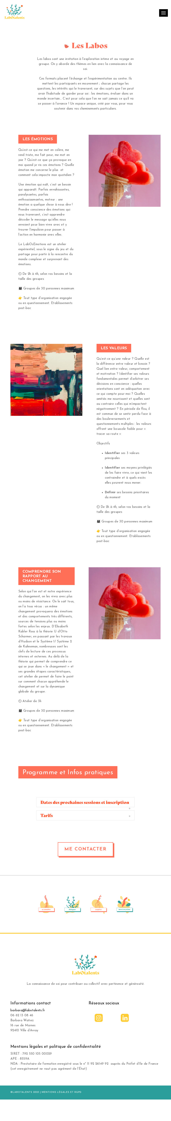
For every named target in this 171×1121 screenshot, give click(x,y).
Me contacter (85, 849)
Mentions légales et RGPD (62, 1092)
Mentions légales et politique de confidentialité (55, 1047)
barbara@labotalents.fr (27, 1010)
